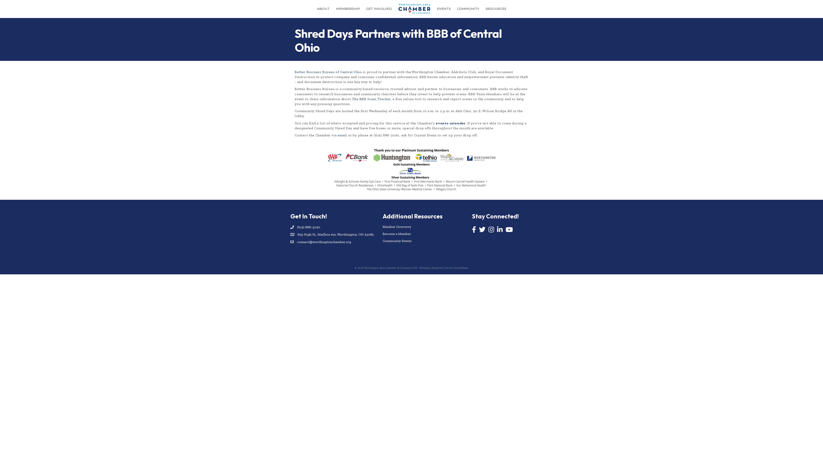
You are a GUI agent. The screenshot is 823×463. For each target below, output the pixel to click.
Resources (496, 9)
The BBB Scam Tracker (371, 99)
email (342, 135)
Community (468, 9)
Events (444, 9)
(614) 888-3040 (308, 227)
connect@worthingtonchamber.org (324, 242)
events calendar (451, 123)
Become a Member (397, 234)
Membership (348, 9)
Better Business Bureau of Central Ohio (328, 72)
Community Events (397, 241)
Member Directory (397, 227)
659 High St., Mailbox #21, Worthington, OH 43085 (335, 234)
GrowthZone (461, 267)
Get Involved (379, 9)
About (323, 9)
